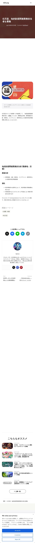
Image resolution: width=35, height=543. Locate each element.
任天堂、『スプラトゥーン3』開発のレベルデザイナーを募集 (23, 445)
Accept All (17, 530)
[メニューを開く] (31, 3)
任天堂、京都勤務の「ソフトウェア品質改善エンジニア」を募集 (23, 482)
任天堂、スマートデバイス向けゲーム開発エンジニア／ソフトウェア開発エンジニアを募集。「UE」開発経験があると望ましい (23, 465)
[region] (17, 528)
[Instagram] (17, 267)
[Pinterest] (21, 267)
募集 (10, 115)
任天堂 (5, 215)
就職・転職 (7, 211)
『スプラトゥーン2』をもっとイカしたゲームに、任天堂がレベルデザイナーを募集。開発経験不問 (23, 455)
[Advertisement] (17, 58)
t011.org (6, 3)
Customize (17, 535)
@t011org (25, 25)
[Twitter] (13, 267)
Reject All (17, 539)
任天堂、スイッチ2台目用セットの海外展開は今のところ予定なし (9, 280)
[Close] (33, 514)
